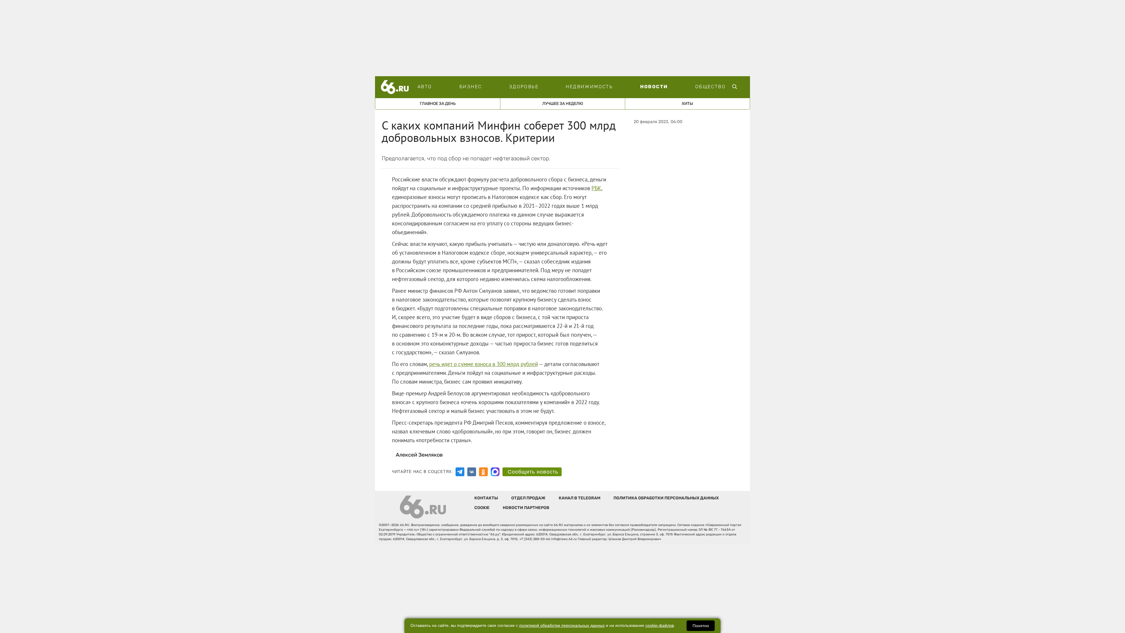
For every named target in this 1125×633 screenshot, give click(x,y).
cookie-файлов (659, 625)
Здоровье (523, 86)
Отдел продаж (528, 498)
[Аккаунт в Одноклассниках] (483, 471)
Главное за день (438, 103)
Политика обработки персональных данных (666, 498)
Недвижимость (589, 86)
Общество (710, 86)
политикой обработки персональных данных (562, 625)
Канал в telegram (579, 498)
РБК (596, 188)
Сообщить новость (533, 472)
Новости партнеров (526, 507)
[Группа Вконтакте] (471, 471)
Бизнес (470, 86)
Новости (654, 86)
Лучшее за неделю (562, 103)
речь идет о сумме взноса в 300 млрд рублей (483, 363)
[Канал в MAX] (495, 471)
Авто (424, 86)
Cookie (482, 507)
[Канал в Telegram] (460, 471)
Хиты (687, 103)
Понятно (701, 625)
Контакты (486, 498)
